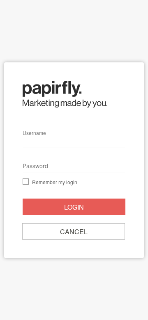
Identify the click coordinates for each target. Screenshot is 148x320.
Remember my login (54, 181)
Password (35, 166)
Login (74, 207)
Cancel (74, 231)
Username (34, 132)
